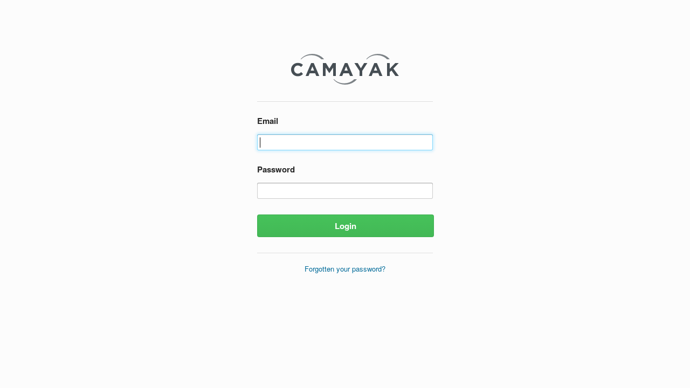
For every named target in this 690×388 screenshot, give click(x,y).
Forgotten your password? (345, 269)
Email (267, 121)
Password (276, 169)
